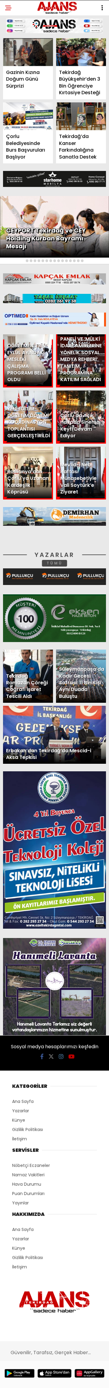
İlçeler (17, 62)
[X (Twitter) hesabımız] (35, 1378)
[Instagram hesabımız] (52, 1378)
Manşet (17, 50)
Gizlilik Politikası (29, 135)
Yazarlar (20, 86)
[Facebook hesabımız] (18, 1378)
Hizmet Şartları (27, 123)
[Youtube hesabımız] (69, 1378)
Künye (16, 111)
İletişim (17, 98)
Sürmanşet (22, 74)
